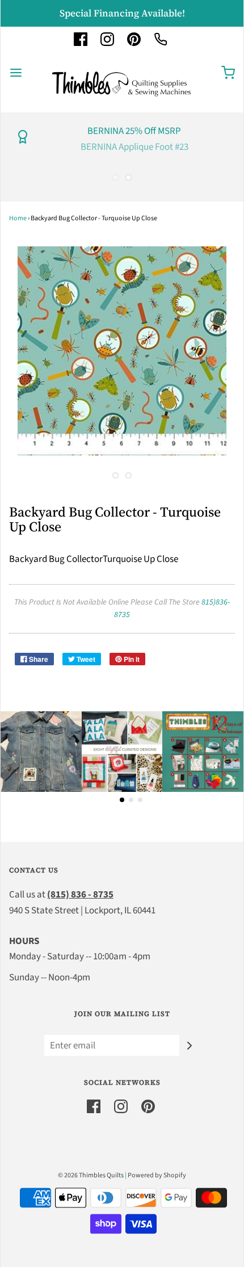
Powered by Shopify (157, 1175)
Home (18, 218)
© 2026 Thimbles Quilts (91, 1175)
